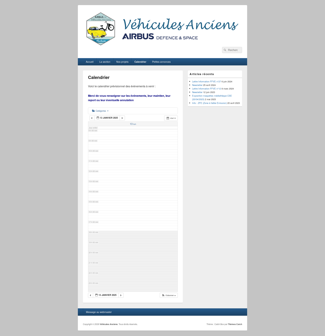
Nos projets (122, 61)
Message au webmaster (99, 312)
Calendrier (140, 61)
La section (104, 61)
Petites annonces (161, 61)
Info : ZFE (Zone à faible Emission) (209, 103)
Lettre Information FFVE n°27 (206, 81)
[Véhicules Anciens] (162, 46)
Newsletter (197, 85)
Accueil (89, 61)
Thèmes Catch (235, 324)
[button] (168, 295)
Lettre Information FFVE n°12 (206, 88)
